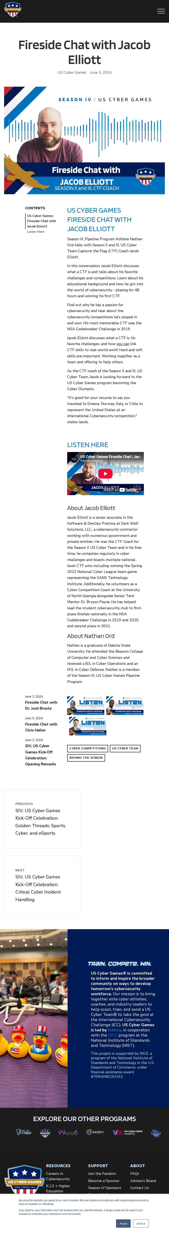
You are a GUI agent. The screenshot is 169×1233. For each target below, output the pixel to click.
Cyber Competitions (87, 748)
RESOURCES (58, 1165)
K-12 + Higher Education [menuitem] (58, 1188)
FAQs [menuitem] (134, 1173)
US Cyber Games (72, 72)
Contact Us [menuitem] (139, 1187)
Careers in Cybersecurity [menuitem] (58, 1176)
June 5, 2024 (34, 718)
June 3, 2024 (34, 696)
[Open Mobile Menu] (161, 11)
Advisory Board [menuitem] (143, 1180)
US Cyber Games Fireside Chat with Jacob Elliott (41, 221)
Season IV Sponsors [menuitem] (104, 1187)
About (137, 1165)
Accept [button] (123, 1223)
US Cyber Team (125, 748)
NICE (112, 1035)
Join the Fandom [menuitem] (102, 1173)
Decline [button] (141, 1223)
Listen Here (35, 232)
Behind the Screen (86, 758)
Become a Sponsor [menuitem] (104, 1180)
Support (98, 1165)
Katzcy (114, 1030)
